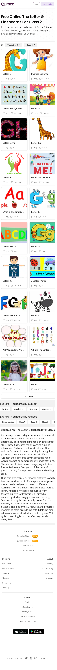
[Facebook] (31, 658)
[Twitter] (26, 658)
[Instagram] (35, 658)
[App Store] (20, 631)
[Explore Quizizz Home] (7, 4)
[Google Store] (36, 631)
